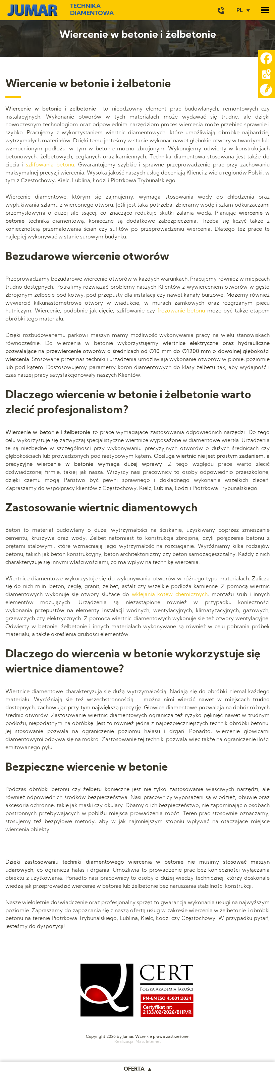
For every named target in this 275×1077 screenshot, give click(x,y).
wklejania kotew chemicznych (170, 594)
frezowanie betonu (181, 311)
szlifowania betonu (50, 165)
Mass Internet (148, 1042)
